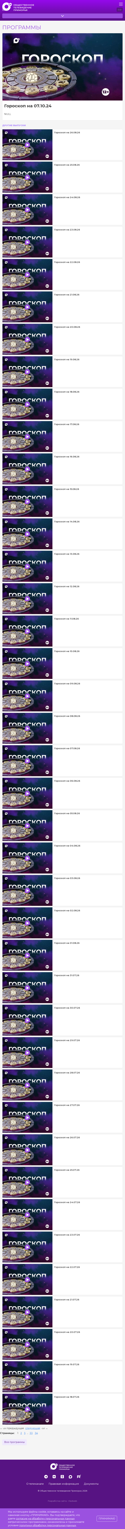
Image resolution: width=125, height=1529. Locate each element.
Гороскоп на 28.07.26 (67, 1072)
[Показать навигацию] (121, 4)
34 (36, 1433)
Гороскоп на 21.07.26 (66, 1299)
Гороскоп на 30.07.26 (67, 1007)
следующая (32, 1428)
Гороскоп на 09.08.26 (67, 683)
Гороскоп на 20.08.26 (67, 326)
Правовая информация (64, 1483)
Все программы (14, 1442)
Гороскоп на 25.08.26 (67, 164)
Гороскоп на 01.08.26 (67, 943)
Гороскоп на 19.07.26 (66, 1364)
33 (31, 1433)
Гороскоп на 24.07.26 (67, 1202)
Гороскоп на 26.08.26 (67, 132)
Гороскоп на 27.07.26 (67, 1105)
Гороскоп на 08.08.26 (67, 716)
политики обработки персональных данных (47, 1525)
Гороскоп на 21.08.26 (66, 294)
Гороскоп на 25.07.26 (67, 1169)
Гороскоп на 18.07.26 (66, 1396)
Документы (91, 1483)
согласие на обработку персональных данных (45, 1518)
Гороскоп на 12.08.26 (66, 586)
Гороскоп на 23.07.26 (67, 1234)
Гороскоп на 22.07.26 (67, 1267)
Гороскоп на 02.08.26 (67, 910)
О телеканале (35, 1483)
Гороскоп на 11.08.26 (66, 618)
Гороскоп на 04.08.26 (67, 845)
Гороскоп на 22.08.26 (67, 262)
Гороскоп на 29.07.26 (67, 1040)
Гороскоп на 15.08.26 (66, 489)
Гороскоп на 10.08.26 (67, 651)
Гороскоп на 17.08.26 (66, 424)
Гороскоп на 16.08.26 (66, 456)
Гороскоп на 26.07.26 (67, 1137)
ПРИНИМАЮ (107, 1518)
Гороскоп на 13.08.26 (66, 553)
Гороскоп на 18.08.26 (66, 391)
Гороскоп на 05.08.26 (67, 813)
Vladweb (72, 1501)
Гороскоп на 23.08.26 (67, 229)
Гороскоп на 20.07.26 (67, 1332)
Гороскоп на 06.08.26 (67, 780)
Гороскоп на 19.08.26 (66, 359)
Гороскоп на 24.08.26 (67, 197)
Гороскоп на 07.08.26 (67, 748)
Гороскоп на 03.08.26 (67, 878)
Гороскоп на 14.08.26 (67, 521)
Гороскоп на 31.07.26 (66, 975)
